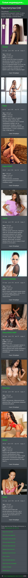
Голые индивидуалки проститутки (13, 2)
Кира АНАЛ (7, 166)
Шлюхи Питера (7, 567)
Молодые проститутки (9, 538)
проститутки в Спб (14, 11)
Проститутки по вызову (9, 563)
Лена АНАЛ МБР (9, 332)
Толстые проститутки (9, 542)
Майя (5, 497)
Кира (5, 106)
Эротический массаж (9, 560)
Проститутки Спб (8, 531)
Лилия (5, 47)
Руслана (6, 388)
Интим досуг (6, 570)
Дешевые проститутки (9, 553)
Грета (5, 218)
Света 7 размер (9, 279)
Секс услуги (6, 556)
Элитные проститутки (9, 546)
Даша (5, 440)
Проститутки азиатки (9, 535)
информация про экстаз (12, 528)
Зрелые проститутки (9, 549)
